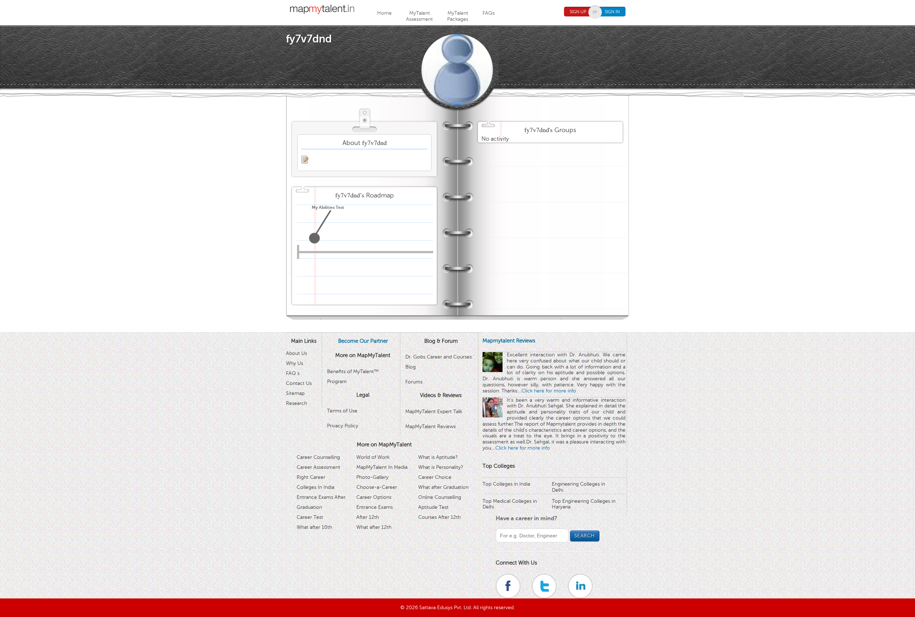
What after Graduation (443, 487)
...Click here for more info (547, 390)
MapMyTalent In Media (381, 467)
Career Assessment (318, 467)
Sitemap (295, 393)
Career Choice (434, 477)
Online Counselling (439, 497)
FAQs (489, 13)
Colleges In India (315, 487)
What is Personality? (440, 467)
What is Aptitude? (438, 457)
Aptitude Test (433, 507)
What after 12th (373, 527)
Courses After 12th (439, 517)
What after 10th (314, 527)
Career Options (373, 497)
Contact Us (299, 383)
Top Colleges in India (506, 484)
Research (296, 403)
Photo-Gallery (372, 477)
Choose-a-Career (376, 487)
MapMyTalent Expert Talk (433, 411)
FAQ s (293, 373)
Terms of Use (342, 410)
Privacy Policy (342, 425)
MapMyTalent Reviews (430, 426)
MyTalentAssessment (419, 16)
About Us (296, 353)
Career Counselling (318, 457)
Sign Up (578, 11)
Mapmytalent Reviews (509, 340)
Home (384, 13)
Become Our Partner (363, 341)
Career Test (310, 517)
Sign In (612, 11)
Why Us (294, 363)
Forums (413, 382)
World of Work (373, 457)
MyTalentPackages (457, 16)
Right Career (311, 477)
